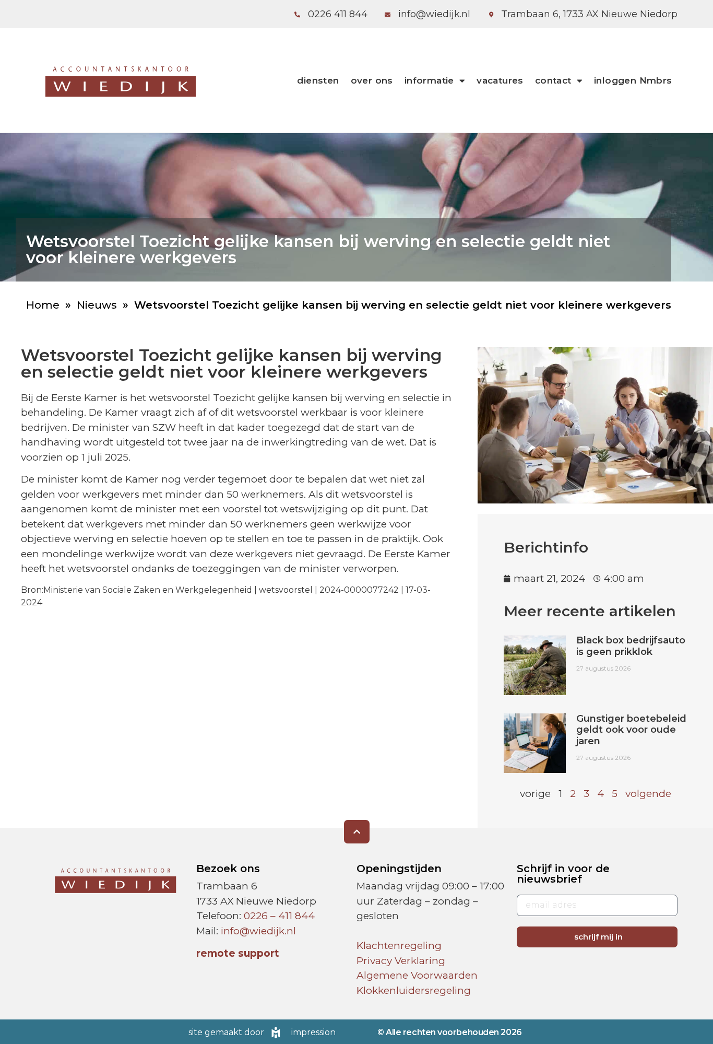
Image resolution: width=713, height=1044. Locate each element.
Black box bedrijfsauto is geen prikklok (630, 646)
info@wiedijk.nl (258, 931)
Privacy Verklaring (400, 961)
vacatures (500, 80)
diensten (318, 80)
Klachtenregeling (399, 946)
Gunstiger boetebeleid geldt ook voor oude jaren (631, 730)
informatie (429, 80)
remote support (237, 953)
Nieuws (97, 305)
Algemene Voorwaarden (417, 975)
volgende (648, 794)
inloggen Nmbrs (633, 80)
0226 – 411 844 (279, 916)
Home (43, 305)
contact (553, 80)
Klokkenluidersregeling (413, 990)
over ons (372, 80)
